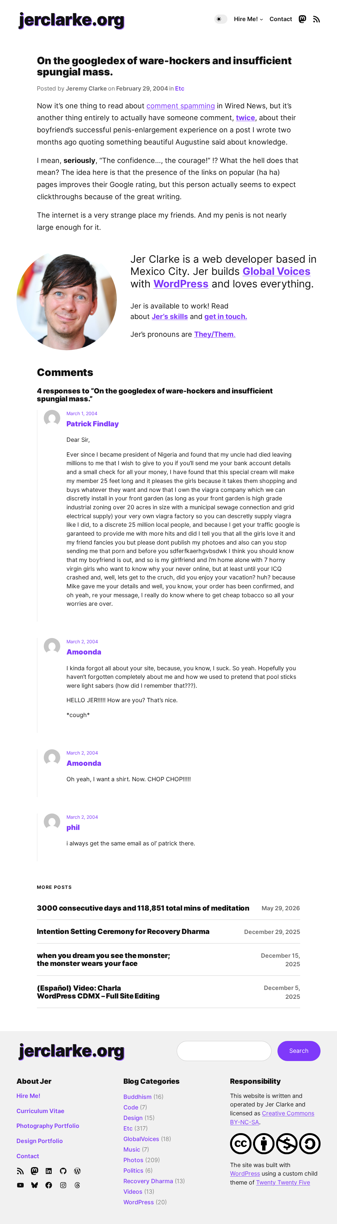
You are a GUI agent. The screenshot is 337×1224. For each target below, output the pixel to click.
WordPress (181, 284)
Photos (133, 1160)
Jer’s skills (170, 316)
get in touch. (225, 316)
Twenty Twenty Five (283, 1182)
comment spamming (180, 105)
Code (130, 1107)
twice (245, 117)
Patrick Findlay (92, 423)
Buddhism (137, 1096)
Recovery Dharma (148, 1181)
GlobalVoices (141, 1138)
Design (133, 1117)
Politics (133, 1170)
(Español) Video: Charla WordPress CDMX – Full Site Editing (98, 992)
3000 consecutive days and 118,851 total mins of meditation (143, 908)
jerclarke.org (71, 19)
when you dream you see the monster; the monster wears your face (103, 959)
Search (299, 1050)
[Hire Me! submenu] (261, 19)
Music (131, 1149)
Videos (133, 1191)
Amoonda (83, 652)
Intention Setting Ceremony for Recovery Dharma (123, 931)
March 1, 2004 (81, 413)
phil (73, 827)
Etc (179, 88)
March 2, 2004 (82, 641)
